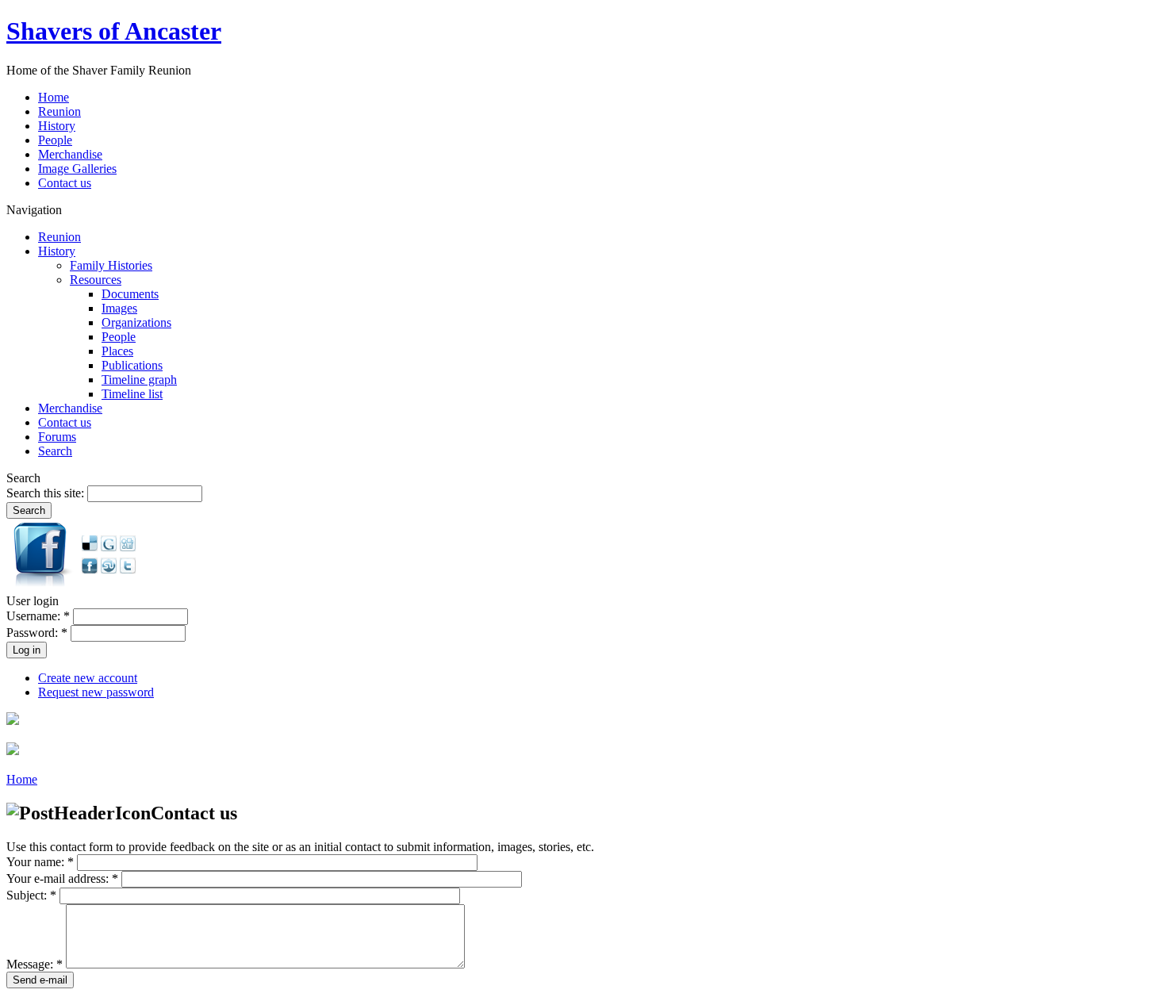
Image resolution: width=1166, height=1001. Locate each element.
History (56, 251)
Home (21, 779)
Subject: (31, 895)
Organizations (136, 322)
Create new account (87, 678)
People (119, 336)
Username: (38, 616)
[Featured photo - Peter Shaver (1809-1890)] (12, 720)
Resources (95, 279)
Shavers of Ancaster (113, 31)
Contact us (64, 422)
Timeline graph (139, 379)
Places (117, 351)
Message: (34, 964)
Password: (36, 632)
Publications (132, 365)
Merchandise (70, 408)
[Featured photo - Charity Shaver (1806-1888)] (12, 750)
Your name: (40, 862)
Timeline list (132, 394)
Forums (57, 436)
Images (119, 308)
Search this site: (46, 493)
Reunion (59, 237)
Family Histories (111, 265)
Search (55, 451)
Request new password (96, 692)
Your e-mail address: (62, 878)
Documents (130, 294)
